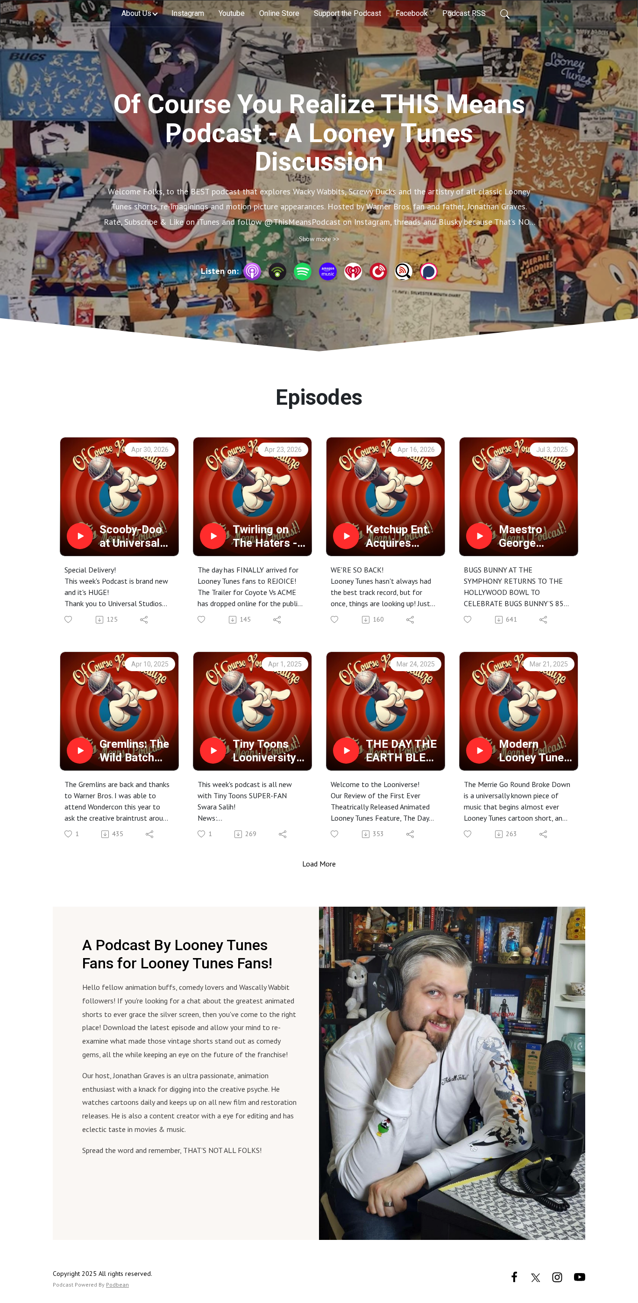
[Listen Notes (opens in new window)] (403, 271)
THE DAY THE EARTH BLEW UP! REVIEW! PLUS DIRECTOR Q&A (401, 751)
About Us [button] (136, 13)
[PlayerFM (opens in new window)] (378, 271)
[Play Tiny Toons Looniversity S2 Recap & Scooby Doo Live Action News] (213, 750)
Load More (319, 863)
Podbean (117, 1284)
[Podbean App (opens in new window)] (277, 271)
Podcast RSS (464, 13)
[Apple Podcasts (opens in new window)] (252, 271)
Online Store (279, 13)
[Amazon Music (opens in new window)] (328, 271)
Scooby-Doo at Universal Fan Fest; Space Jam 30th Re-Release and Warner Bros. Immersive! (132, 536)
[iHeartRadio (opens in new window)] (353, 271)
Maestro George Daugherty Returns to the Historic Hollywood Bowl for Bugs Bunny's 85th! (535, 536)
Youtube (232, 13)
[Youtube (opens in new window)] (579, 1276)
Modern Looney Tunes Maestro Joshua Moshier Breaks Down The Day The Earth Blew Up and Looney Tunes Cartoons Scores (534, 751)
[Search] (504, 13)
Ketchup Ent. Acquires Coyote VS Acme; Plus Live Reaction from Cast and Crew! (402, 536)
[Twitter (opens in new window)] (535, 1276)
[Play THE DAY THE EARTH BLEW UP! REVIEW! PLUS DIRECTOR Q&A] (346, 750)
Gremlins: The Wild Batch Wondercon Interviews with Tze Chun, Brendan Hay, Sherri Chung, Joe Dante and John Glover (136, 751)
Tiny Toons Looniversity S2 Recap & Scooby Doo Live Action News (264, 751)
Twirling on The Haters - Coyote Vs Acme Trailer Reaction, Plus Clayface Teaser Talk (269, 536)
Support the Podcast (347, 13)
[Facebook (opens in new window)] (514, 1276)
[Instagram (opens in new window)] (557, 1276)
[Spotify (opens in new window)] (303, 271)
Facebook (412, 13)
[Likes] (69, 619)
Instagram (187, 13)
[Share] (144, 619)
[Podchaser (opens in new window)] (429, 271)
